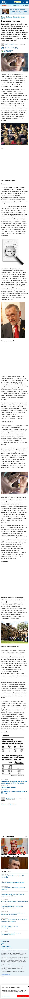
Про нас (3, 940)
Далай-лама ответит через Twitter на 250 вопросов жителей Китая (12, 895)
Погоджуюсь (23, 996)
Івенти (2, 943)
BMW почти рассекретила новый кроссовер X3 (14, 901)
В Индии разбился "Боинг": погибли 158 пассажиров (12, 876)
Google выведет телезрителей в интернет (12, 882)
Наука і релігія (16, 16)
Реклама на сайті (5, 941)
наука (4, 804)
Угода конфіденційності (7, 948)
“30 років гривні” (14, 5)
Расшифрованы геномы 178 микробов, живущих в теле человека (12, 907)
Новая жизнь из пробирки (8, 787)
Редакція (3, 944)
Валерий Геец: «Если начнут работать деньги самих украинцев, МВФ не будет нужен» (14, 782)
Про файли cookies (6, 996)
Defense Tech (4, 5)
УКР (24, 2)
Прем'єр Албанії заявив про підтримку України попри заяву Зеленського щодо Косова (18, 11)
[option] (14, 11)
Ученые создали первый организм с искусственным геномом (11, 934)
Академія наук (12, 804)
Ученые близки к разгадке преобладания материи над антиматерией (13, 913)
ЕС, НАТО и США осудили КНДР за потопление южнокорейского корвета (14, 920)
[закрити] (28, 986)
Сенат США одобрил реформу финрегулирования (9, 927)
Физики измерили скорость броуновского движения (13, 888)
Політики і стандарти (6, 946)
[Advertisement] (14, 164)
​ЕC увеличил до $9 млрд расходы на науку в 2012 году (14, 792)
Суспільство (9, 16)
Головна (3, 16)
